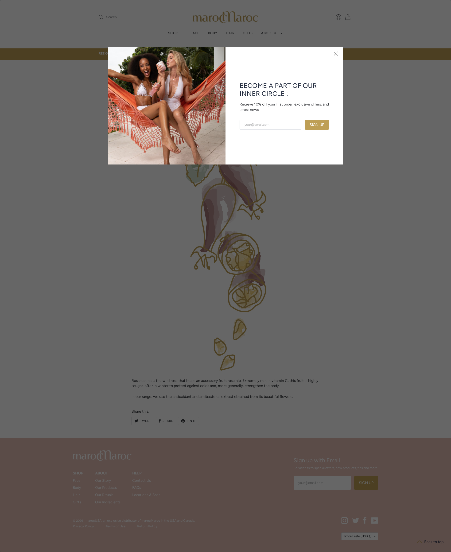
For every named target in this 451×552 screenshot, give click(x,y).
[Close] (336, 54)
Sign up (317, 124)
